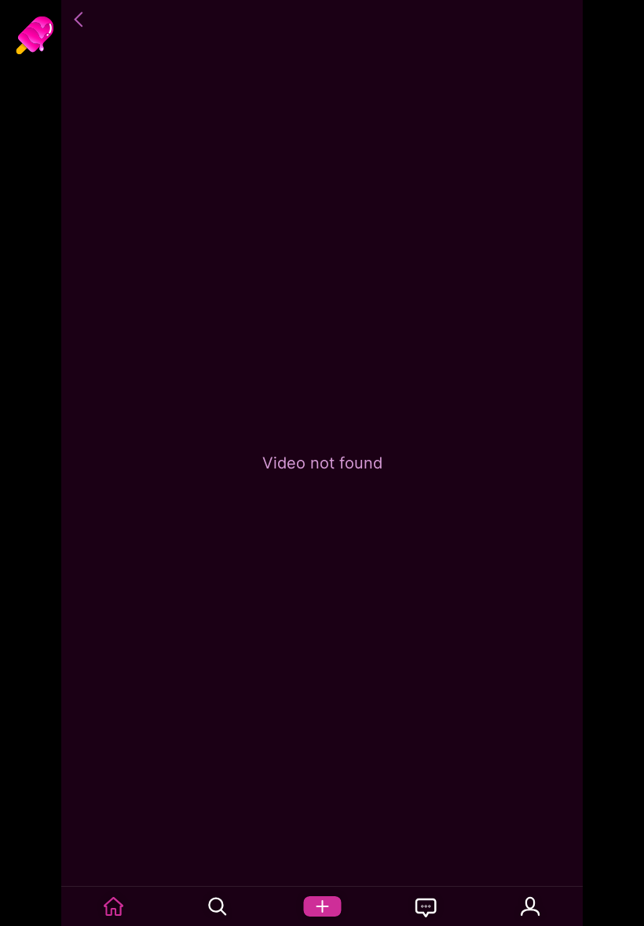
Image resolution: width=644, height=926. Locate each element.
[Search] (218, 906)
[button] (81, 19)
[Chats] (426, 906)
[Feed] (113, 906)
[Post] (322, 906)
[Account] (530, 906)
